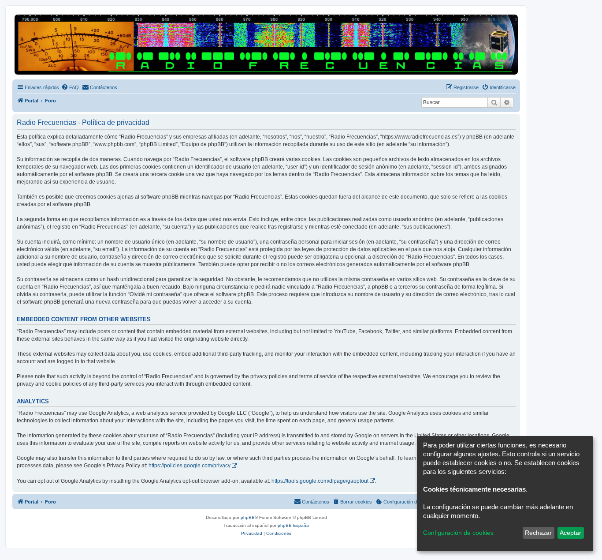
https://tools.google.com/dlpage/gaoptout (319, 481)
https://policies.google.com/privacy (189, 465)
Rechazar (538, 532)
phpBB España (293, 525)
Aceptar (570, 532)
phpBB (248, 517)
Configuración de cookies (458, 532)
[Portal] (266, 45)
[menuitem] (70, 87)
